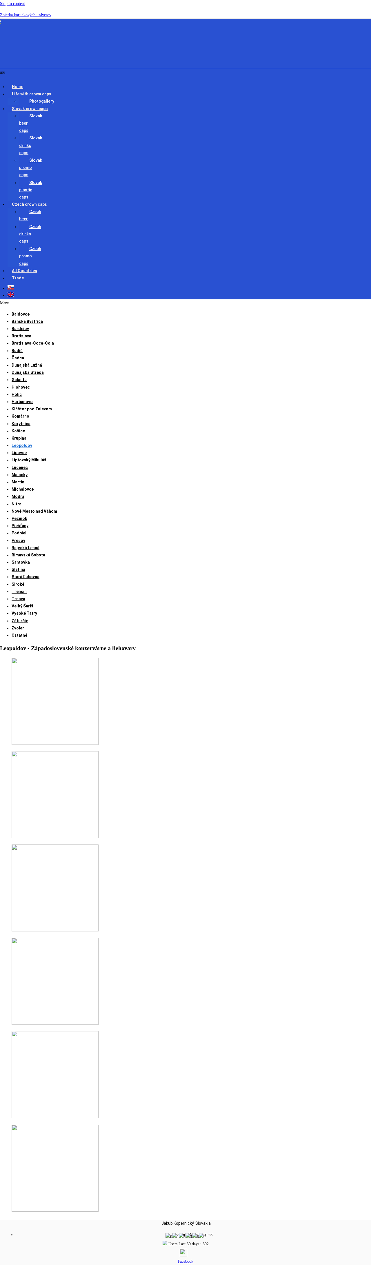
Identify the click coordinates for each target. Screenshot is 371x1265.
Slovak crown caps (30, 108)
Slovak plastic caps (30, 189)
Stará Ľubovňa (25, 576)
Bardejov (20, 328)
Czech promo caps (30, 255)
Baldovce (21, 314)
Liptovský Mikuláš (29, 460)
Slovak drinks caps (30, 145)
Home (17, 86)
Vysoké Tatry (24, 613)
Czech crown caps (29, 204)
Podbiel (19, 533)
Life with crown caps (31, 94)
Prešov (18, 540)
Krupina (19, 438)
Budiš (17, 350)
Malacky (20, 474)
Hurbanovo (22, 401)
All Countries (24, 270)
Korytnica (21, 423)
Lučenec (20, 467)
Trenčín (19, 591)
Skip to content (12, 3)
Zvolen (18, 628)
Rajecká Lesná (25, 547)
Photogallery (41, 101)
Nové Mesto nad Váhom (34, 511)
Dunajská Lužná (27, 365)
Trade (18, 278)
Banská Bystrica (27, 321)
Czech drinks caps (30, 233)
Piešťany (20, 525)
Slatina (18, 569)
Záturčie (20, 620)
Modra (18, 496)
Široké (18, 584)
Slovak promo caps (30, 167)
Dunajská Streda (28, 372)
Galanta (19, 379)
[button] (172, 94)
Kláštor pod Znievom (32, 409)
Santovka (21, 562)
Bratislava (21, 336)
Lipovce (19, 452)
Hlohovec (21, 387)
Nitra (16, 504)
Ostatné (19, 635)
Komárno (20, 416)
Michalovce (23, 489)
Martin (18, 482)
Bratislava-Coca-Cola (33, 343)
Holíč (17, 394)
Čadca (18, 358)
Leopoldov (22, 445)
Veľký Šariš (22, 606)
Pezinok (19, 518)
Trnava (18, 598)
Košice (18, 431)
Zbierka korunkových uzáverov (25, 15)
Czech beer (30, 215)
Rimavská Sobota (28, 555)
